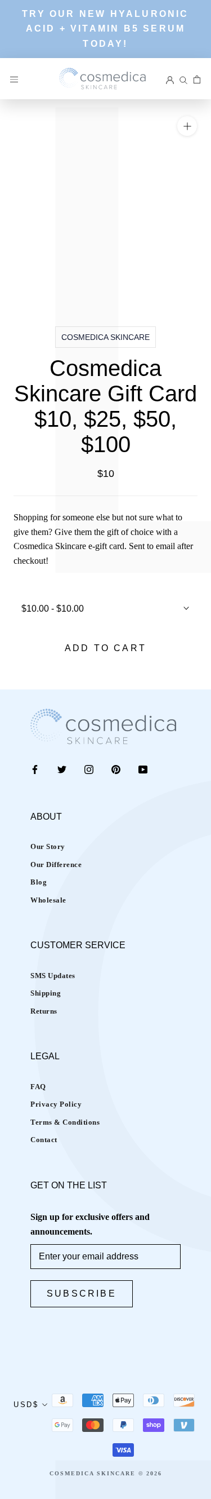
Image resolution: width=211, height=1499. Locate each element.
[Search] (183, 78)
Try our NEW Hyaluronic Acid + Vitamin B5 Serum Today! (105, 28)
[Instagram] (88, 769)
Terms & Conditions (65, 1122)
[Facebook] (34, 769)
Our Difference (56, 864)
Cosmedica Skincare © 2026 (106, 1473)
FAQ (38, 1086)
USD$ (26, 1404)
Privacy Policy (56, 1104)
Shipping (45, 993)
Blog (38, 882)
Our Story (47, 846)
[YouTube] (142, 769)
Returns (43, 1011)
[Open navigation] (14, 78)
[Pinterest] (115, 769)
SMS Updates (52, 975)
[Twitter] (61, 769)
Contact (43, 1139)
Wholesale (48, 900)
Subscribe (81, 1293)
